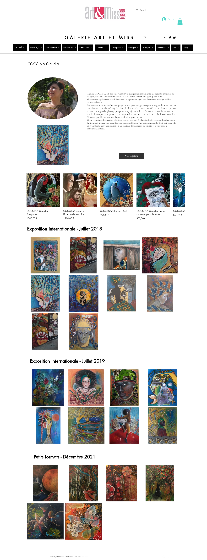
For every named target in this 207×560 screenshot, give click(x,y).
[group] (105, 197)
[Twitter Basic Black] (174, 37)
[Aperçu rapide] (43, 190)
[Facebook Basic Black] (170, 37)
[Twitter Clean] (168, 556)
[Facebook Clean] (164, 556)
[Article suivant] (180, 190)
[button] (180, 21)
